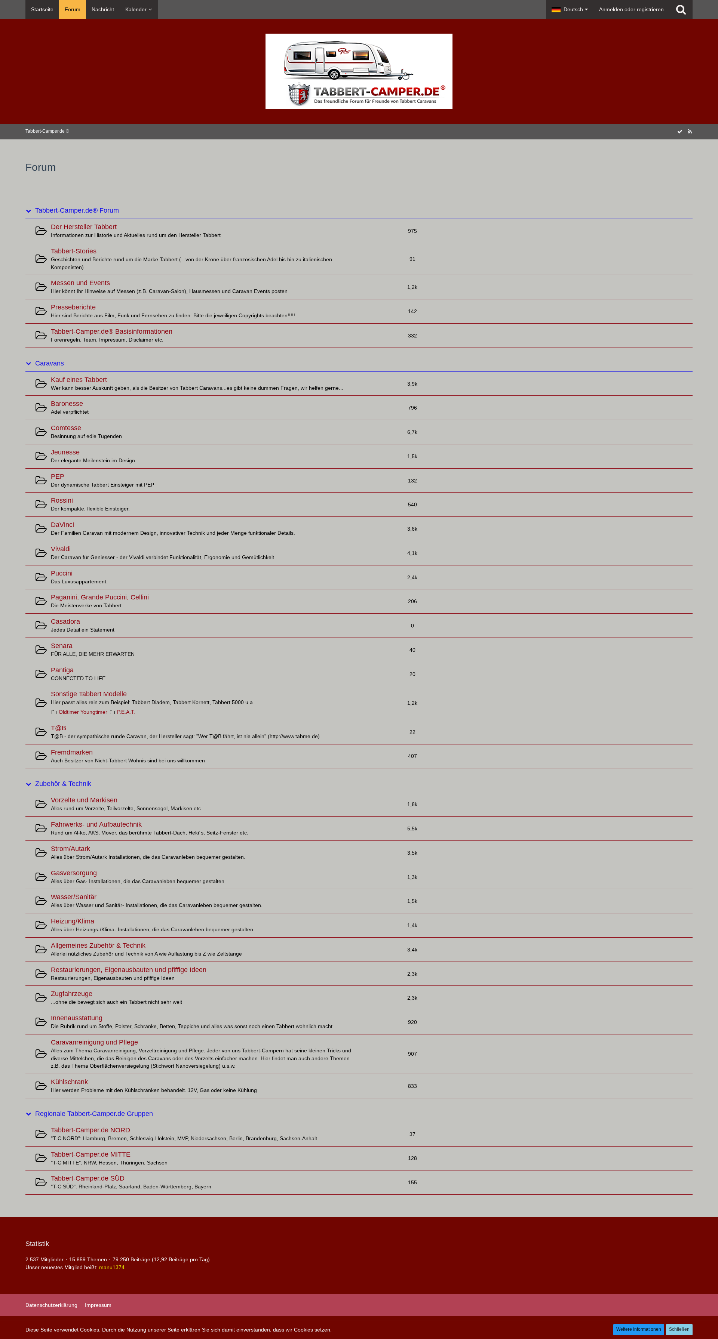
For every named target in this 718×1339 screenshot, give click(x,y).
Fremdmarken (72, 752)
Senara (62, 646)
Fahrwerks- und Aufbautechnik (96, 824)
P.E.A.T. (126, 712)
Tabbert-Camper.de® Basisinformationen (111, 331)
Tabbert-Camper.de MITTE (91, 1154)
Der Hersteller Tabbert (84, 227)
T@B (58, 728)
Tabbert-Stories (73, 251)
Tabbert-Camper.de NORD (90, 1130)
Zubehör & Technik (63, 783)
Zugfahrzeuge (71, 993)
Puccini (62, 573)
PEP (57, 476)
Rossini (62, 500)
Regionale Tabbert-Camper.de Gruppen (94, 1113)
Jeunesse (65, 452)
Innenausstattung (76, 1018)
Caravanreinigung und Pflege (94, 1042)
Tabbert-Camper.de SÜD (88, 1178)
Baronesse (67, 403)
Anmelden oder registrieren (631, 9)
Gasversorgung (74, 873)
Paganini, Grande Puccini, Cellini (100, 597)
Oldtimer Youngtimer (83, 712)
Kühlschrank (69, 1082)
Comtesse (66, 428)
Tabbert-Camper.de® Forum (77, 210)
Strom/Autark (70, 848)
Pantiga (62, 670)
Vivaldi (61, 549)
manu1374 (112, 1267)
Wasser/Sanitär (73, 897)
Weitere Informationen (638, 1329)
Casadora (65, 621)
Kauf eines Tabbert (79, 379)
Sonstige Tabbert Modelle (89, 694)
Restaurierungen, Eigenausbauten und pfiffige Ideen (128, 970)
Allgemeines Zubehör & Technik (98, 945)
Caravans (49, 363)
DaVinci (62, 524)
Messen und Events (80, 283)
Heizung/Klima (72, 921)
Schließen (679, 1329)
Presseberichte (73, 307)
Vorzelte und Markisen (84, 800)
